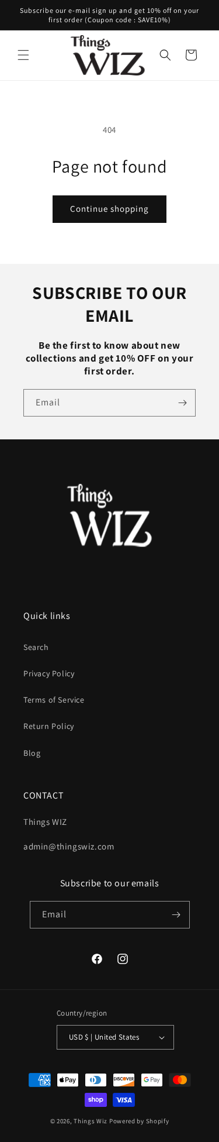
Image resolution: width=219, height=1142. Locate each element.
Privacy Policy (48, 673)
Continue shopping (109, 208)
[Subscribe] (182, 403)
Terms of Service (54, 699)
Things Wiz (90, 1121)
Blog (31, 753)
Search (36, 647)
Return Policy (48, 726)
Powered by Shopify (139, 1121)
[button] (23, 55)
